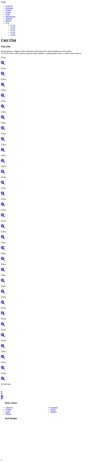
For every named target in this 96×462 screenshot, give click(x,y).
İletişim (8, 21)
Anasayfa (9, 6)
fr (13, 33)
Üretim (8, 12)
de (13, 28)
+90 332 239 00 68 (13, 437)
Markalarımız (10, 17)
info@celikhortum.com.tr (15, 447)
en (13, 30)
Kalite (8, 14)
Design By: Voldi (7, 453)
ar (13, 25)
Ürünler (8, 10)
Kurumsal (9, 8)
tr (8, 23)
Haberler (9, 19)
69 (22, 437)
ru (13, 35)
